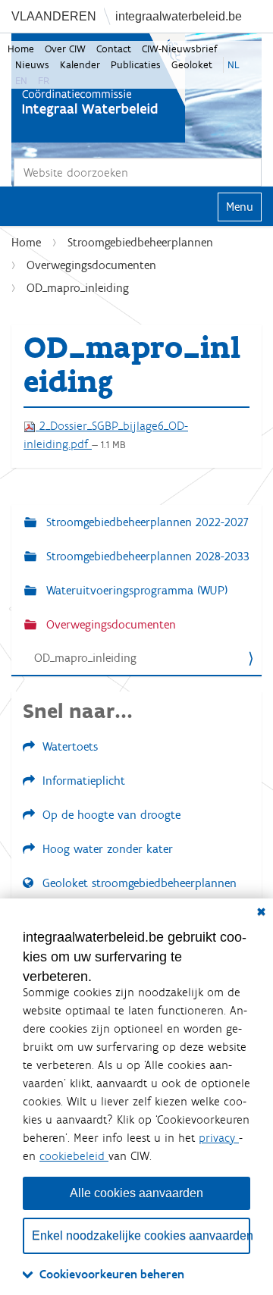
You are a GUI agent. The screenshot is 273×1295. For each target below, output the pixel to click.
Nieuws (32, 64)
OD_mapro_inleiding (85, 658)
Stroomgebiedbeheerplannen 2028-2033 (145, 556)
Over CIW (65, 48)
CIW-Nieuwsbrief (179, 48)
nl (234, 64)
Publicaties (136, 64)
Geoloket (191, 64)
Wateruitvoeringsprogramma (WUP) (135, 590)
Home (21, 48)
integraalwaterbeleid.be (178, 16)
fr (43, 80)
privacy (219, 1137)
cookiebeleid (73, 1156)
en (21, 80)
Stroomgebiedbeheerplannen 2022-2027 (145, 522)
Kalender (80, 64)
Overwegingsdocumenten (91, 265)
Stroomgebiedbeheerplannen (140, 242)
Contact (113, 48)
